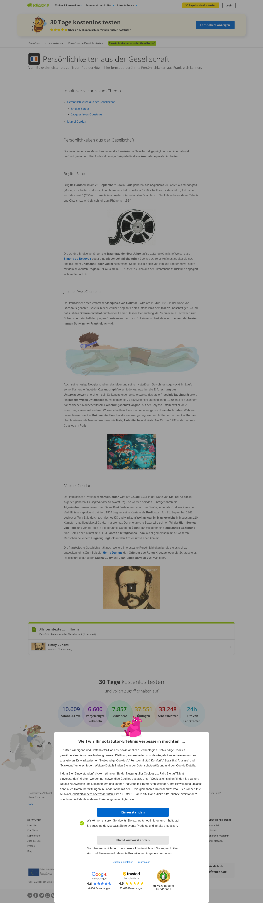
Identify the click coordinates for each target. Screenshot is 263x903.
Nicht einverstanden (133, 840)
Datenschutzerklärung (150, 765)
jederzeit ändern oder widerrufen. (93, 794)
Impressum (144, 861)
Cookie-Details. (186, 765)
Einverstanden (133, 812)
